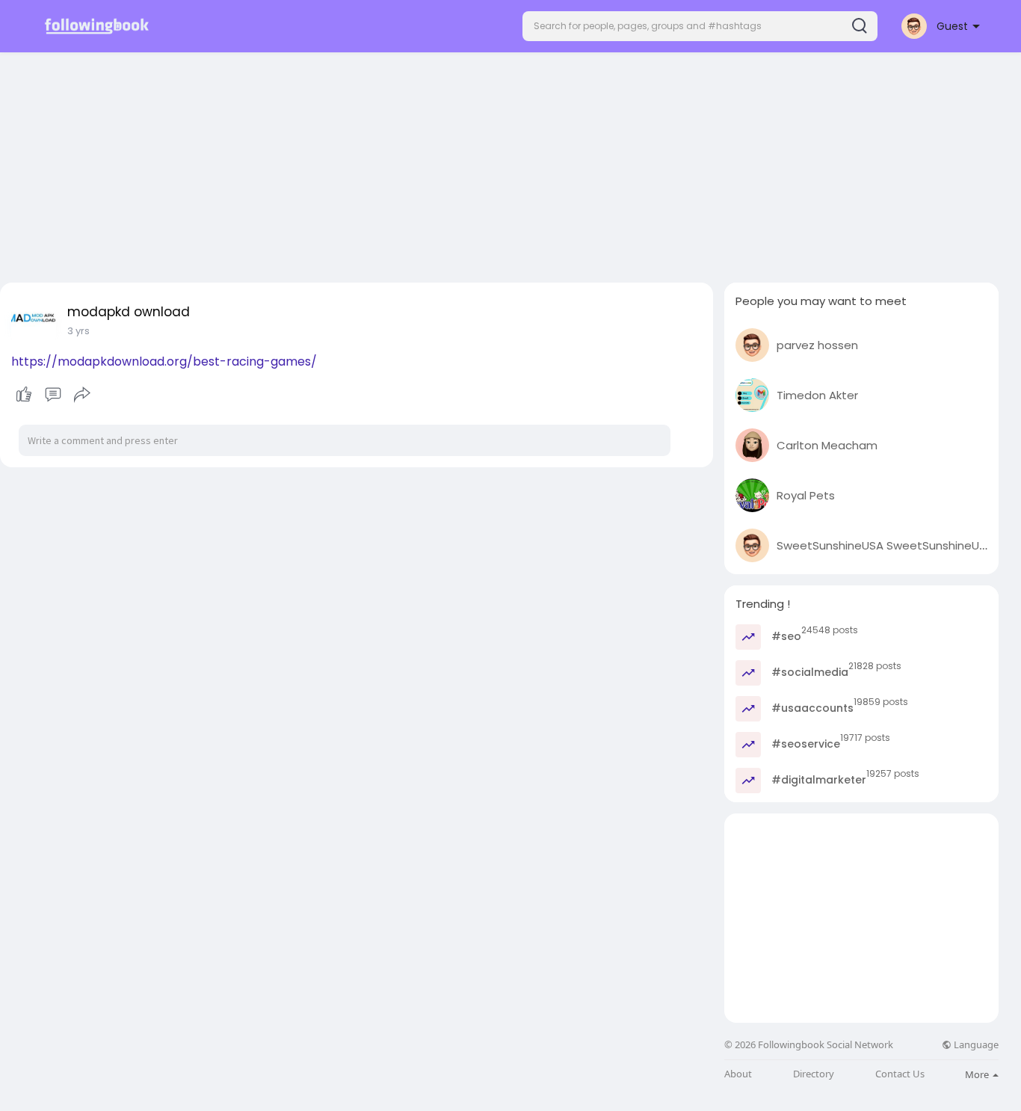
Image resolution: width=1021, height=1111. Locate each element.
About (738, 1074)
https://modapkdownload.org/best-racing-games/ (164, 361)
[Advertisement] (510, 163)
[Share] (82, 394)
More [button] (978, 1074)
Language (975, 1045)
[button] (699, 26)
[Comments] (53, 394)
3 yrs (78, 331)
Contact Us (900, 1074)
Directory (813, 1074)
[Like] (52, 394)
